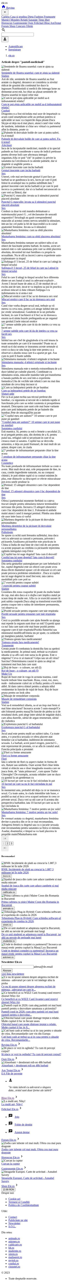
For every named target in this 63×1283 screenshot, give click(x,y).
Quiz (31, 22)
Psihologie (7, 532)
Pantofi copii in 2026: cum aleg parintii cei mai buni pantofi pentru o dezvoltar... (29, 1013)
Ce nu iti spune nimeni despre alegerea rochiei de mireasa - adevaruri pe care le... (28, 988)
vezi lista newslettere (12, 973)
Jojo (17, 1116)
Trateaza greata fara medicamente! (20, 642)
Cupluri (5, 110)
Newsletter (14, 1223)
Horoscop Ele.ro (10, 1157)
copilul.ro (13, 1263)
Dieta (31, 16)
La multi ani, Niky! (12, 1104)
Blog (47, 22)
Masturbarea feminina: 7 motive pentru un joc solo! (29, 812)
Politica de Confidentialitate (23, 1205)
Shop (12, 26)
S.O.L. (12, 1226)
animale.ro (14, 1238)
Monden (15, 19)
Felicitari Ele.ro (9, 1109)
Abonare (7, 970)
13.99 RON (8, 1189)
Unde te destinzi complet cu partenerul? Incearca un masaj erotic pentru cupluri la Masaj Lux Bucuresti (29, 952)
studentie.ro (14, 1250)
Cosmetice (7, 462)
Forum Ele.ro (8, 1139)
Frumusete (49, 16)
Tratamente (7, 645)
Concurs (21, 26)
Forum (5, 26)
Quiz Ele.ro (7, 1059)
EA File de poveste (11, 1073)
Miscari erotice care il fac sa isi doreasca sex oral (28, 299)
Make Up (6, 673)
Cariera (5, 16)
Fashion (39, 16)
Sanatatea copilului (11, 428)
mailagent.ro (15, 1257)
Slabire (5, 75)
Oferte (29, 26)
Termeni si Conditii (19, 1201)
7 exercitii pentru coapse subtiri (18, 585)
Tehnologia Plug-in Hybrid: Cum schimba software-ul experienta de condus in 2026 (31, 920)
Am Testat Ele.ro (10, 1070)
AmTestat (55, 22)
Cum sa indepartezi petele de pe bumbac (23, 390)
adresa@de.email (43, 966)
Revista (10, 7)
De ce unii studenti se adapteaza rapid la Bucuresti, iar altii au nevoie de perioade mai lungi (31, 936)
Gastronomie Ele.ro (12, 1168)
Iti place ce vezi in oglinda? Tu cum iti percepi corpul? (31, 1054)
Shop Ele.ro (8, 1186)
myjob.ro (13, 1260)
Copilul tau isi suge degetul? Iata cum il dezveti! (27, 557)
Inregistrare (14, 49)
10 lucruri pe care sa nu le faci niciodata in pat (26, 783)
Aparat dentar (22, 1132)
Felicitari (39, 22)
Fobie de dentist (23, 1124)
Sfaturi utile (7, 393)
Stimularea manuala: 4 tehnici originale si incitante (29, 362)
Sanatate (33, 19)
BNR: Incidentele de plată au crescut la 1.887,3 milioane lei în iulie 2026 (27, 871)
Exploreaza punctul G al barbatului (20, 727)
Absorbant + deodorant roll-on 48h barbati (24, 1065)
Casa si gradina (19, 16)
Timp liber (44, 19)
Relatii (24, 19)
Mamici (5, 19)
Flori (4, 758)
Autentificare (15, 46)
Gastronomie (20, 22)
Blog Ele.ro (7, 1097)
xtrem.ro (13, 1254)
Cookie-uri (14, 1198)
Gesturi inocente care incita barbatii (20, 170)
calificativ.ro (15, 1244)
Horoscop (7, 22)
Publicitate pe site (18, 1220)
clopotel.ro (14, 1266)
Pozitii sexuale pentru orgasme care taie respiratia (28, 613)
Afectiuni (6, 145)
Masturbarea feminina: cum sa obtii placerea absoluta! (31, 236)
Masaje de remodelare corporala (19, 698)
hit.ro (11, 1247)
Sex (3, 173)
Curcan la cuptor (10, 1163)
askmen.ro (14, 1241)
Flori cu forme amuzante (14, 755)
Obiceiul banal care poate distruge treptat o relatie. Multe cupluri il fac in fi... (29, 1026)
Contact (12, 1217)
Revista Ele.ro (9, 1044)
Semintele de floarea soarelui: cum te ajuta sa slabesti (30, 72)
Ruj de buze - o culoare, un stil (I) (19, 670)
